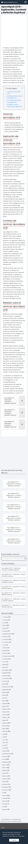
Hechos (4, 726)
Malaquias (5, 762)
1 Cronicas (5, 620)
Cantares (5, 675)
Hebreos (4, 723)
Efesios (4, 692)
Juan (3, 745)
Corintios (4, 681)
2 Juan (4, 645)
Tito (3, 806)
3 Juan (4, 661)
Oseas (4, 781)
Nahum (4, 773)
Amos (4, 667)
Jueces (4, 751)
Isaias (4, 728)
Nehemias (5, 776)
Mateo (4, 767)
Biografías (5, 673)
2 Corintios (5, 639)
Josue (4, 742)
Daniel (4, 684)
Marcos (4, 765)
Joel (3, 737)
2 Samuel (5, 653)
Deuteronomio (6, 687)
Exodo (4, 701)
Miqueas (4, 770)
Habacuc (4, 717)
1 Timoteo (5, 636)
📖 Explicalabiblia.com (9, 2)
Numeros (4, 779)
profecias (5, 784)
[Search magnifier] (25, 559)
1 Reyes (4, 628)
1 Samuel (4, 631)
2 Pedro (4, 648)
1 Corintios (5, 617)
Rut (3, 793)
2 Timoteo (5, 659)
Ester (3, 698)
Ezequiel (4, 703)
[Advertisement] (14, 29)
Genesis (4, 714)
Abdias (4, 664)
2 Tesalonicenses (7, 656)
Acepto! (14, 840)
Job (3, 734)
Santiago (4, 798)
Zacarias (4, 809)
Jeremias (4, 731)
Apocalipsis (5, 670)
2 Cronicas (5, 642)
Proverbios (5, 787)
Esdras (4, 695)
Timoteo (4, 804)
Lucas (4, 759)
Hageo (4, 720)
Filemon (4, 706)
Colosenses (5, 678)
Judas (4, 748)
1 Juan (4, 622)
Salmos (4, 795)
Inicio (2, 827)
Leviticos (4, 756)
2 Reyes (4, 650)
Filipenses (5, 709)
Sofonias (4, 801)
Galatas (4, 712)
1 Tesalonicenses (6, 634)
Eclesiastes (5, 689)
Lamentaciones (6, 753)
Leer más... (22, 836)
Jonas (4, 740)
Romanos (5, 790)
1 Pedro (4, 625)
